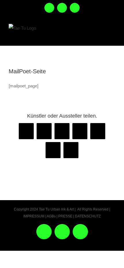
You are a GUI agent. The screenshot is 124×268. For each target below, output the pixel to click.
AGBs (51, 216)
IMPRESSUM (33, 216)
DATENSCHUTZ (88, 216)
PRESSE (65, 216)
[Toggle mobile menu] (112, 34)
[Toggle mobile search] (99, 34)
